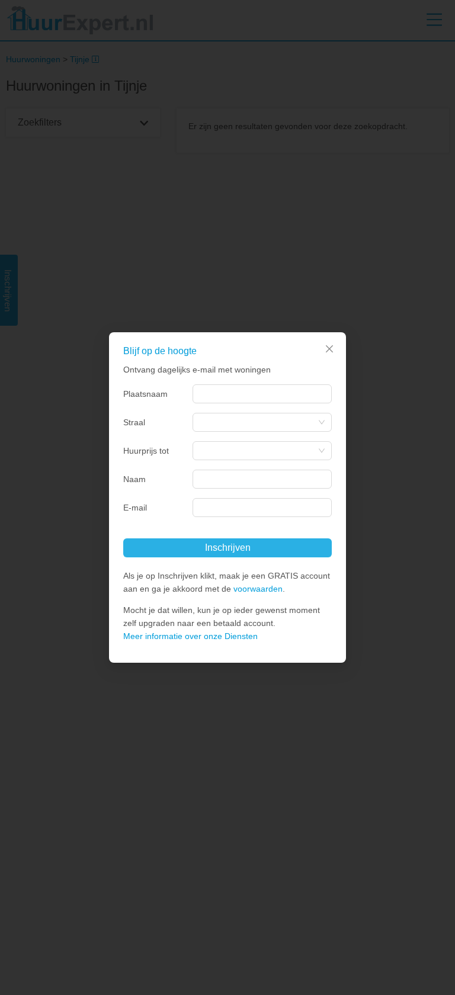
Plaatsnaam (145, 394)
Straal (134, 422)
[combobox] (262, 393)
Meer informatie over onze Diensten (190, 636)
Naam (134, 479)
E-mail (135, 507)
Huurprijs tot (146, 450)
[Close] (329, 348)
